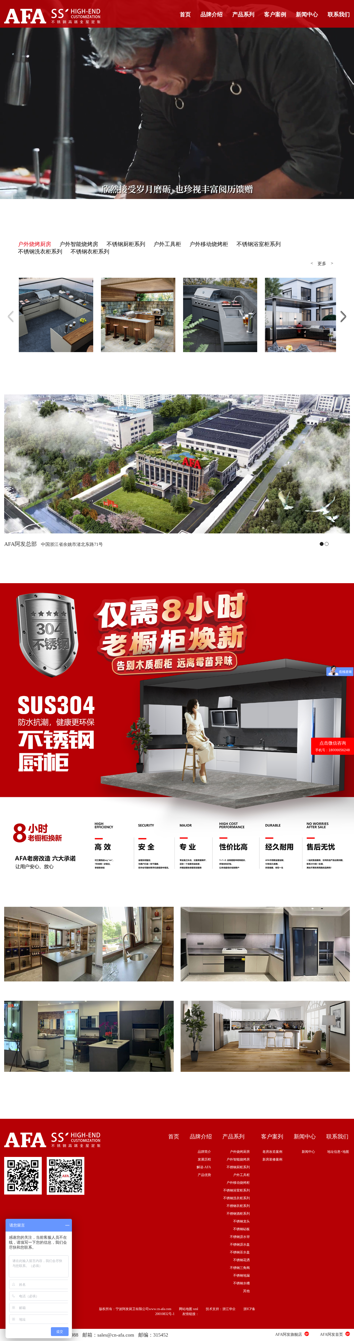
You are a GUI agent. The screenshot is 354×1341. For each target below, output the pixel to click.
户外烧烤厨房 (240, 1152)
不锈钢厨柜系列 (238, 1167)
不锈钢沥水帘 (240, 1237)
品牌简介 (204, 1152)
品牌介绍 (212, 14)
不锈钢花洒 (241, 1260)
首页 (185, 14)
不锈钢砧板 (241, 1229)
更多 (321, 263)
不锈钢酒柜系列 (238, 1214)
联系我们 (339, 14)
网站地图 (185, 1309)
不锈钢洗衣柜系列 (236, 1198)
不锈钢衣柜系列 (238, 1206)
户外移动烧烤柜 (238, 1183)
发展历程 (204, 1159)
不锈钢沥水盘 (240, 1244)
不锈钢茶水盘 (240, 1252)
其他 (246, 1291)
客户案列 (272, 1136)
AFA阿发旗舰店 (288, 1334)
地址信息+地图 (338, 1152)
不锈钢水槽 (241, 1283)
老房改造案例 (272, 1152)
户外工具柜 (241, 1175)
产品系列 (243, 14)
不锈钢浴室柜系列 (236, 1190)
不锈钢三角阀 (240, 1268)
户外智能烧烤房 (238, 1159)
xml (195, 1309)
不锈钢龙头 (241, 1221)
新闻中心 (307, 14)
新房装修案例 (272, 1159)
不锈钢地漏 (241, 1275)
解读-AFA (204, 1167)
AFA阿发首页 (331, 1334)
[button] (343, 317)
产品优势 (204, 1175)
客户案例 (275, 14)
